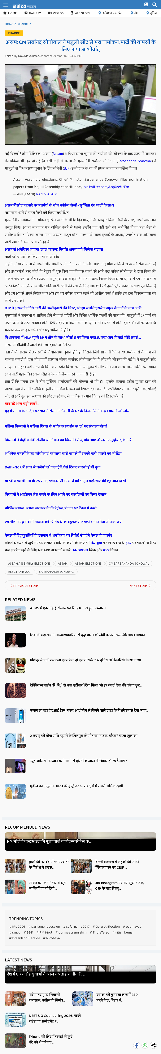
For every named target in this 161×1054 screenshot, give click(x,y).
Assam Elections (88, 563)
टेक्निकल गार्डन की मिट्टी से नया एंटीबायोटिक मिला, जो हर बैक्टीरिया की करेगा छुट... (86, 685)
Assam (58, 154)
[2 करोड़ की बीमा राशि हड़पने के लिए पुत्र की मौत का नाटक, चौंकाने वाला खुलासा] (15, 746)
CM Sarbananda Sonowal (129, 563)
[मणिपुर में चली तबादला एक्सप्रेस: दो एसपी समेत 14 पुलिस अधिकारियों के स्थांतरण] (15, 670)
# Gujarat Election (106, 927)
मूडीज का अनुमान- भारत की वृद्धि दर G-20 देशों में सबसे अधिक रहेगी (76, 786)
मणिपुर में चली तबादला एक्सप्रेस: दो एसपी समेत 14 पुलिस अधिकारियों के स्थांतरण (85, 660)
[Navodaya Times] (24, 5)
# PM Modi (44, 932)
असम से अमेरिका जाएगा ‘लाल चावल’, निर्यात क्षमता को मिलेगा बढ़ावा (54, 249)
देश (136, 13)
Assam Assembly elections (29, 563)
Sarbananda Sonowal (135, 161)
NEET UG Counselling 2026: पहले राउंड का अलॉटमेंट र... (55, 1018)
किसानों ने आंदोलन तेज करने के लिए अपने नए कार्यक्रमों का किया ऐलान (55, 495)
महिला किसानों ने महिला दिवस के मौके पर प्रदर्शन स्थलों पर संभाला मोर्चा (56, 426)
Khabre (23, 24)
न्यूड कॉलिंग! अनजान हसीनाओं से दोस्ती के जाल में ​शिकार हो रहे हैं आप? (78, 761)
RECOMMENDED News (27, 827)
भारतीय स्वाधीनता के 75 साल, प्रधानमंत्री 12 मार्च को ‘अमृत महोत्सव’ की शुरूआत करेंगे (65, 481)
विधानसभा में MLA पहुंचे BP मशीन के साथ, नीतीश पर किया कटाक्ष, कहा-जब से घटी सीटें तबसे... (73, 338)
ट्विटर (128, 543)
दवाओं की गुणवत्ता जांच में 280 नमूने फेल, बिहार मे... (117, 997)
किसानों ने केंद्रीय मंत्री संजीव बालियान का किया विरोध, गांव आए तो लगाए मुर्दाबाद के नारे (68, 440)
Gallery (35, 13)
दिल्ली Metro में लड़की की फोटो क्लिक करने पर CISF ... (117, 865)
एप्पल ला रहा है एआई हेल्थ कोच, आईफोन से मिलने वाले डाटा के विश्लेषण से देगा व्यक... (89, 711)
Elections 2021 (20, 571)
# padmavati (132, 927)
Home (12, 13)
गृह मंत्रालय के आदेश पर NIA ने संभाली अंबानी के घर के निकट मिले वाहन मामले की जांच (67, 411)
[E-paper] (146, 5)
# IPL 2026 (17, 927)
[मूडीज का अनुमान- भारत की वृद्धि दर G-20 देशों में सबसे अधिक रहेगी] (15, 796)
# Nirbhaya (51, 938)
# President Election (24, 938)
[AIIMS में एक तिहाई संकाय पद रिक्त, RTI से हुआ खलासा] (15, 618)
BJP (67, 168)
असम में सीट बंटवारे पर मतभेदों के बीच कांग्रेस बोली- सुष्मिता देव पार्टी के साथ (59, 205)
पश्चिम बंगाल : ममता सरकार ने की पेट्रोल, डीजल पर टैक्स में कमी (51, 508)
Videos (58, 13)
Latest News (18, 960)
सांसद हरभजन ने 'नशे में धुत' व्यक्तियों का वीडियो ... (47, 886)
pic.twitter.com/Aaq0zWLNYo (106, 187)
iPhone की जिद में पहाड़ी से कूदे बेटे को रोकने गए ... (50, 1039)
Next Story (139, 585)
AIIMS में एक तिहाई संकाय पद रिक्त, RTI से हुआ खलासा (68, 608)
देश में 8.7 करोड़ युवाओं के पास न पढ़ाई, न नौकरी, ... (46, 974)
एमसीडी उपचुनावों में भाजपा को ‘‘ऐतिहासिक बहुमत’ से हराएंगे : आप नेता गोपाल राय (63, 522)
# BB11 (28, 932)
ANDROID (80, 550)
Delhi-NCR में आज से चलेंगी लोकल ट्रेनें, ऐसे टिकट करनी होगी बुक (52, 467)
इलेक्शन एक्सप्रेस (112, 13)
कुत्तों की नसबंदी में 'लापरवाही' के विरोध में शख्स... (49, 865)
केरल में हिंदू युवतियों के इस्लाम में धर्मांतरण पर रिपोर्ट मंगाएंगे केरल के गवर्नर (58, 536)
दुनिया (153, 13)
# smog (15, 932)
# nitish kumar (123, 932)
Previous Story (26, 585)
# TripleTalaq (99, 932)
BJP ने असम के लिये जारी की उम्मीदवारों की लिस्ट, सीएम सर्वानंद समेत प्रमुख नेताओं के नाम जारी (73, 308)
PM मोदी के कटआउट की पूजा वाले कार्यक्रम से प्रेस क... (49, 841)
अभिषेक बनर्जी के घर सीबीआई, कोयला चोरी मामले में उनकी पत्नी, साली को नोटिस (63, 454)
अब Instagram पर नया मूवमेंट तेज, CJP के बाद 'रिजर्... (119, 886)
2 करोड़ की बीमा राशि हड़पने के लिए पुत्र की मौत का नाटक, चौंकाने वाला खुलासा (83, 736)
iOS (105, 550)
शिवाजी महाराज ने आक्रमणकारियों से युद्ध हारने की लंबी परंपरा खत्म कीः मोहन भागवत (87, 635)
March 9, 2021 (46, 194)
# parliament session (44, 927)
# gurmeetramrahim (71, 932)
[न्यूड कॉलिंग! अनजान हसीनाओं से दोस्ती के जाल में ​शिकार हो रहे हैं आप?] (15, 771)
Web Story (82, 13)
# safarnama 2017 (76, 927)
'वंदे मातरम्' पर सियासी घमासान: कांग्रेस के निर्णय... (47, 997)
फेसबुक (96, 543)
